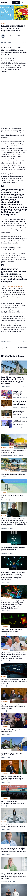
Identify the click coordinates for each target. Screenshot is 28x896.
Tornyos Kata (4, 660)
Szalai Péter (16, 397)
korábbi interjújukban (15, 286)
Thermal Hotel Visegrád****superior (9, 455)
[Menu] (25, 2)
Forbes (3, 386)
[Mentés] (26, 42)
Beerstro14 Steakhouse (16, 407)
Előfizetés (16, 2)
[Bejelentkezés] (21, 2)
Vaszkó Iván (16, 417)
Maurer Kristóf (16, 427)
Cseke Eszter (4, 499)
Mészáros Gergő (5, 881)
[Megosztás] (23, 42)
